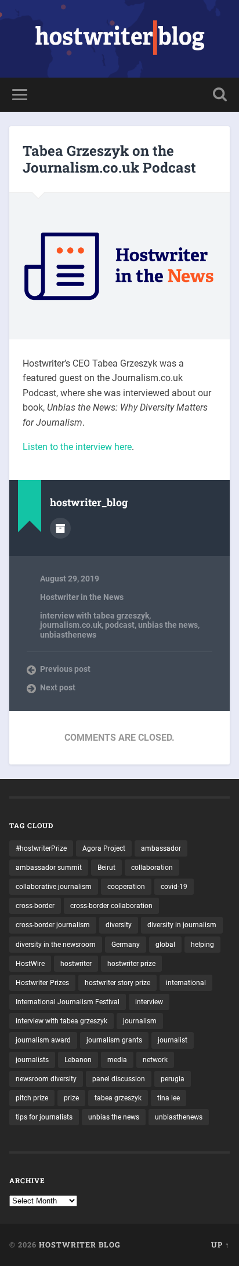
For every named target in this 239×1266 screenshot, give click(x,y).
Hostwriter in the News (82, 597)
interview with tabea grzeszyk (94, 615)
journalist (172, 1040)
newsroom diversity (46, 1079)
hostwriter (76, 964)
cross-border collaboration (111, 906)
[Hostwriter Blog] (120, 38)
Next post (57, 687)
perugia (172, 1079)
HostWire (30, 964)
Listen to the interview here (77, 446)
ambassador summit (49, 867)
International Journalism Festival (67, 1002)
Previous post (65, 669)
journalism (140, 1021)
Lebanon (78, 1060)
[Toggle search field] (220, 95)
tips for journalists (44, 1117)
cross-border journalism (53, 925)
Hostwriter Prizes (42, 983)
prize (71, 1098)
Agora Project (103, 848)
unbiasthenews (68, 634)
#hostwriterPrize (41, 848)
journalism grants (114, 1040)
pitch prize (32, 1098)
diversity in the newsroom (56, 945)
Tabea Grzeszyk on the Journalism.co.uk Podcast (109, 159)
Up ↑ (220, 1244)
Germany (125, 945)
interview (149, 1002)
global (165, 945)
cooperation (126, 887)
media (117, 1060)
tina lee (168, 1098)
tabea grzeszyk (118, 1098)
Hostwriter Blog (80, 1244)
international (186, 983)
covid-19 (174, 887)
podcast (120, 625)
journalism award (43, 1040)
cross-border (35, 906)
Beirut (106, 867)
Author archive (60, 528)
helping (202, 945)
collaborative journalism (54, 887)
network (155, 1060)
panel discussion (118, 1079)
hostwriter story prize (117, 983)
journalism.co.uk (71, 625)
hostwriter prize (131, 964)
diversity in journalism (181, 925)
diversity (119, 925)
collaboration (152, 867)
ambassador (161, 848)
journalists (32, 1060)
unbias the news (168, 625)
